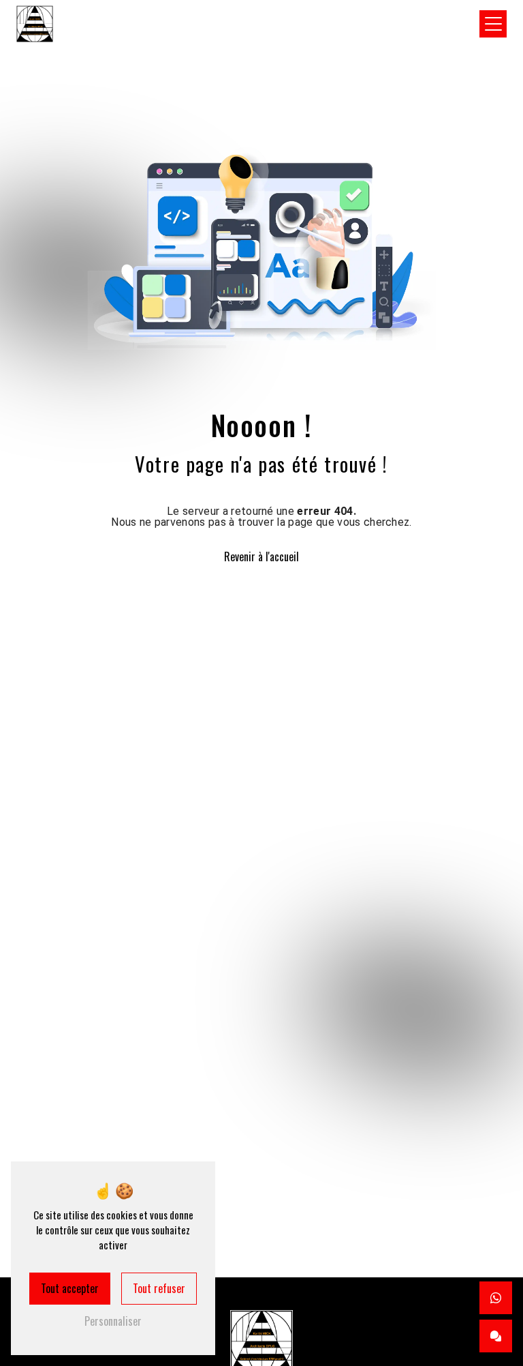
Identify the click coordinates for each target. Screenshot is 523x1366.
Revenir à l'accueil (261, 556)
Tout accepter (70, 1288)
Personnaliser (113, 1321)
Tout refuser (159, 1288)
